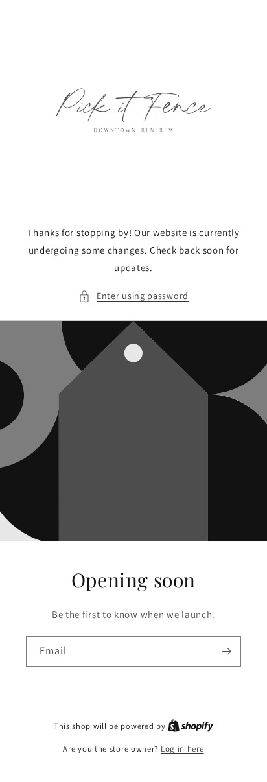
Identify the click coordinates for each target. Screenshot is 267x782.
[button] (133, 296)
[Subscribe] (226, 651)
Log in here (182, 748)
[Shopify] (190, 725)
